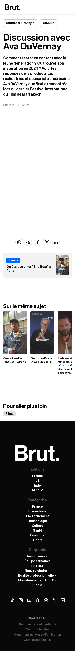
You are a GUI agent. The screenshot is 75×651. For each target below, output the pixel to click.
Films (9, 413)
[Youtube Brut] (29, 600)
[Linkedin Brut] (63, 600)
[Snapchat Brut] (38, 600)
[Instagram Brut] (21, 600)
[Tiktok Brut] (12, 600)
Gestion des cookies (37, 640)
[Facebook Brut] (46, 600)
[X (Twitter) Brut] (54, 600)
